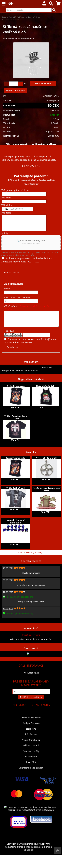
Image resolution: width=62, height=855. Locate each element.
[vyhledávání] (50, 4)
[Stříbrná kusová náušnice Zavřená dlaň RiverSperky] (31, 60)
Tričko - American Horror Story (16, 417)
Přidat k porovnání (31, 635)
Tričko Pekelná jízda (16, 386)
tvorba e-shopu (24, 846)
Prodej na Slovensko (31, 717)
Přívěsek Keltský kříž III (46, 458)
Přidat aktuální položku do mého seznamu (21, 367)
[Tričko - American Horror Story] (16, 429)
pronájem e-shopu (43, 846)
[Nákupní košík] (58, 4)
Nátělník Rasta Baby (45, 386)
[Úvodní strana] (11, 4)
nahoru (57, 850)
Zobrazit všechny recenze (13, 620)
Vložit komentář (13, 283)
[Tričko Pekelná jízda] (16, 396)
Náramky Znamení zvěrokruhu (15, 521)
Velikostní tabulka (31, 739)
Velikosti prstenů (31, 745)
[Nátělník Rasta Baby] (46, 396)
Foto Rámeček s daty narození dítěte (46, 489)
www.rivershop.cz (27, 843)
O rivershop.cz (31, 672)
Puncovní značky (31, 751)
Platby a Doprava (31, 723)
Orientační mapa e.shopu (31, 767)
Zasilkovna (31, 728)
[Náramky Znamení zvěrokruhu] (15, 533)
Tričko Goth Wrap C (15, 488)
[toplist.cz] (31, 653)
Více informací (33, 262)
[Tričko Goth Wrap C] (15, 498)
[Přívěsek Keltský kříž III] (46, 468)
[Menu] (3, 4)
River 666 (31, 762)
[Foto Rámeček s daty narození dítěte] (46, 501)
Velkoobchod (31, 756)
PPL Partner (31, 734)
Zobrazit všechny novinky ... (31, 552)
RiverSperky (53, 100)
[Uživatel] (44, 4)
